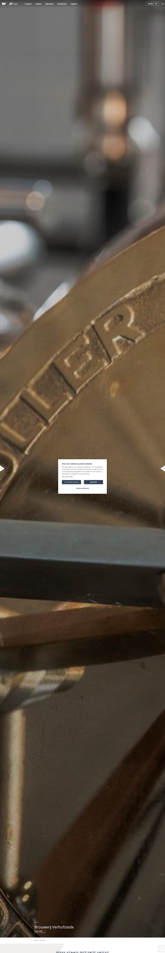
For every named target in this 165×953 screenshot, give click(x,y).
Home (36, 940)
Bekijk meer (38, 931)
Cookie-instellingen (82, 488)
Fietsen (38, 4)
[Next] (162, 468)
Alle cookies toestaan (71, 482)
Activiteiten (62, 4)
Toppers (28, 4)
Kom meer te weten (67, 476)
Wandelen (49, 4)
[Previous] (2, 468)
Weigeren (93, 482)
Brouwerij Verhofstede (54, 927)
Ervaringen (42, 940)
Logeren (73, 4)
